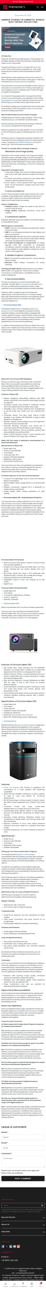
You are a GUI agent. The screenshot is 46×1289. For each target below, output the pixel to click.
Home (6, 1286)
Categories (23, 1286)
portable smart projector (13, 504)
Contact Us (14, 1286)
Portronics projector (31, 1011)
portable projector (26, 613)
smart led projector (28, 725)
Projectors (4, 963)
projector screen (19, 580)
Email (4, 1143)
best (11, 82)
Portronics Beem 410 (36, 501)
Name (4, 1132)
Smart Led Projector (11, 787)
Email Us (4, 1257)
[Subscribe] (42, 1205)
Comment (6, 1153)
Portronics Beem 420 (12, 305)
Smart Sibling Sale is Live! (23, 1)
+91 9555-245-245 (9, 1260)
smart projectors (21, 995)
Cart (42, 1284)
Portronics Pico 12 (10, 721)
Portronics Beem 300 (11, 603)
